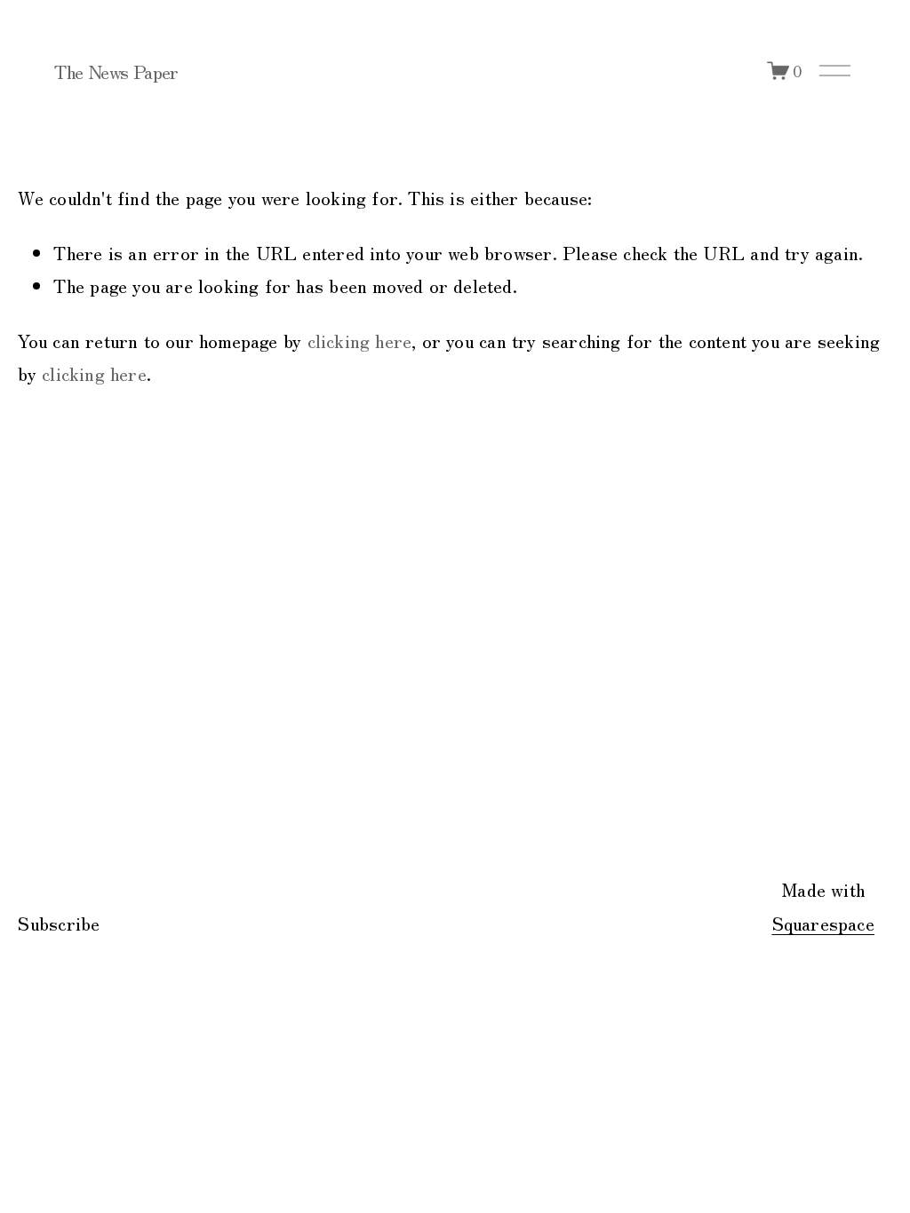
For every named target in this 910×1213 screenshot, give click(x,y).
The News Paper (116, 71)
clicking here (359, 340)
